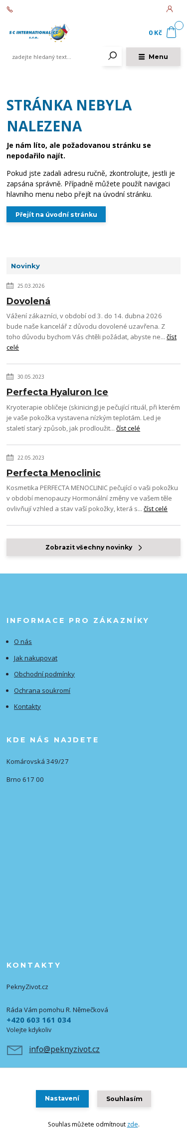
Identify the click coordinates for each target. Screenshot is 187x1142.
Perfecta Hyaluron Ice (57, 392)
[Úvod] (39, 33)
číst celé (128, 428)
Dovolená (28, 301)
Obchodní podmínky (44, 673)
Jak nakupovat (35, 657)
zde (132, 1124)
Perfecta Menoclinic (53, 473)
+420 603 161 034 (40, 9)
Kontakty (27, 706)
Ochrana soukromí (42, 690)
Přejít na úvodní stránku (56, 214)
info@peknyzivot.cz (64, 1049)
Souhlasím (124, 1099)
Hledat (112, 56)
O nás (23, 641)
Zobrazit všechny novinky (88, 547)
